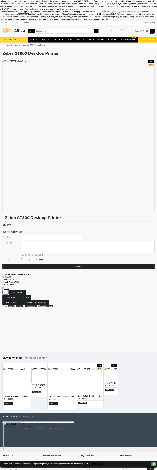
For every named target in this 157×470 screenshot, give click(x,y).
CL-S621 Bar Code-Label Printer (61, 397)
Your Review (7, 243)
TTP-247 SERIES (38, 385)
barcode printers (45, 306)
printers (20, 306)
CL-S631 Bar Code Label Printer (16, 397)
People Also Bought (36, 358)
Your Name (6, 237)
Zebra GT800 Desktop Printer (36, 423)
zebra (11, 306)
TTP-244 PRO (110, 383)
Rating (4, 259)
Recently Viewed (11, 417)
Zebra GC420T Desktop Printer (89, 396)
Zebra (17, 45)
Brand (9, 45)
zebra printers (31, 306)
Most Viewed (29, 417)
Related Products (12, 358)
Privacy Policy (97, 464)
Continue (78, 266)
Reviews (6, 225)
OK (154, 464)
